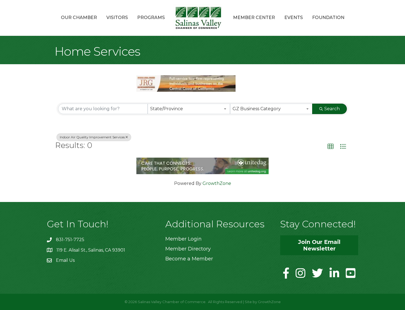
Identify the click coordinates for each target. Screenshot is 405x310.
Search (332, 108)
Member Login (183, 239)
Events (293, 17)
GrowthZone (216, 183)
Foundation (328, 17)
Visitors (117, 17)
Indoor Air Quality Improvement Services (92, 137)
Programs (151, 17)
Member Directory (188, 249)
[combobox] (189, 109)
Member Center (254, 17)
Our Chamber (79, 17)
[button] (330, 146)
